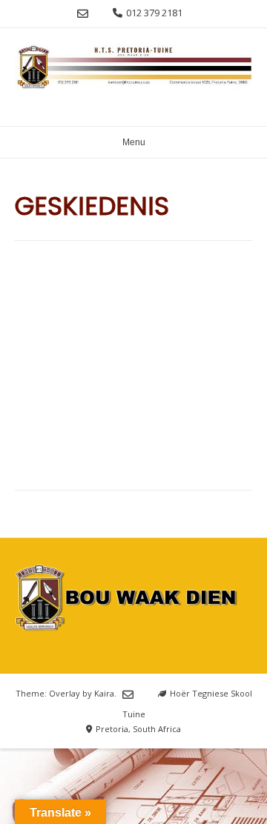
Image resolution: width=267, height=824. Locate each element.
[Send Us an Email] (83, 14)
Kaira (104, 693)
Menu (133, 142)
